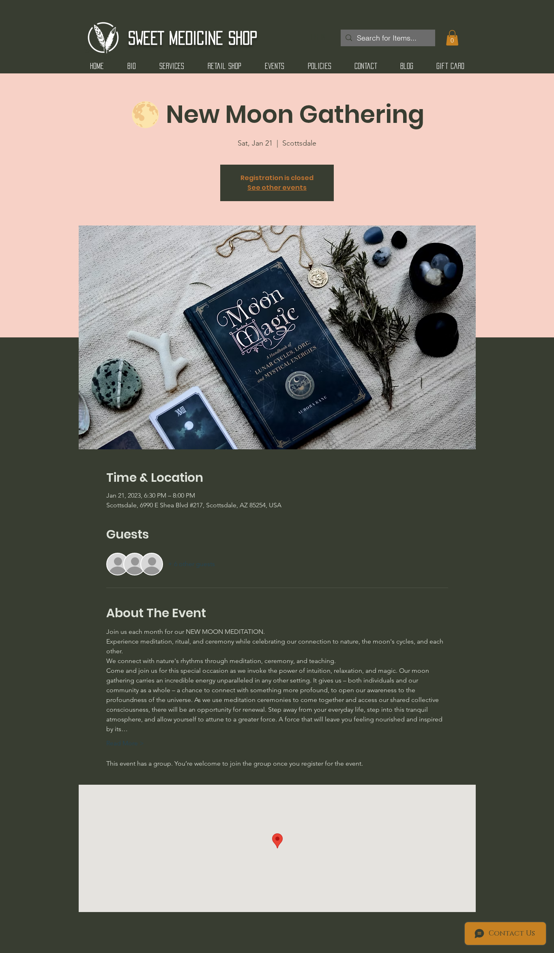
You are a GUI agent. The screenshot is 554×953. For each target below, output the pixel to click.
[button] (452, 37)
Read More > (125, 743)
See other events (277, 187)
